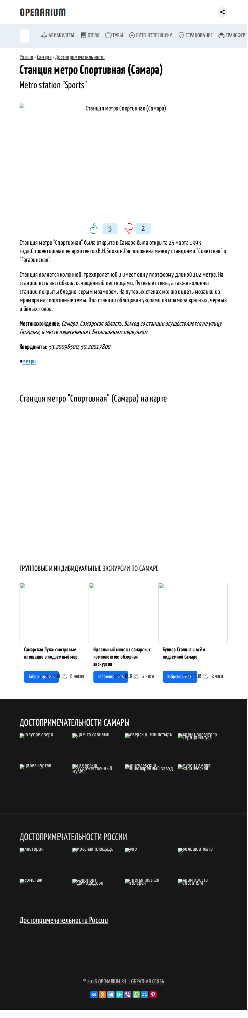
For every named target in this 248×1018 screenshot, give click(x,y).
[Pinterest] (153, 994)
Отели (92, 36)
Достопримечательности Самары (75, 723)
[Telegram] (111, 994)
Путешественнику (153, 36)
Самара (44, 57)
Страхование (198, 36)
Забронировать (111, 677)
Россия (26, 57)
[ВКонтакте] (94, 994)
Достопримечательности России (64, 921)
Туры (117, 36)
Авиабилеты (60, 36)
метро (29, 361)
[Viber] (127, 994)
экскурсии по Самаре (131, 569)
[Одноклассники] (102, 994)
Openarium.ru (112, 982)
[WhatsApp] (136, 994)
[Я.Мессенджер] (119, 994)
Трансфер (234, 36)
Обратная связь (147, 982)
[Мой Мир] (144, 994)
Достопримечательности (80, 57)
